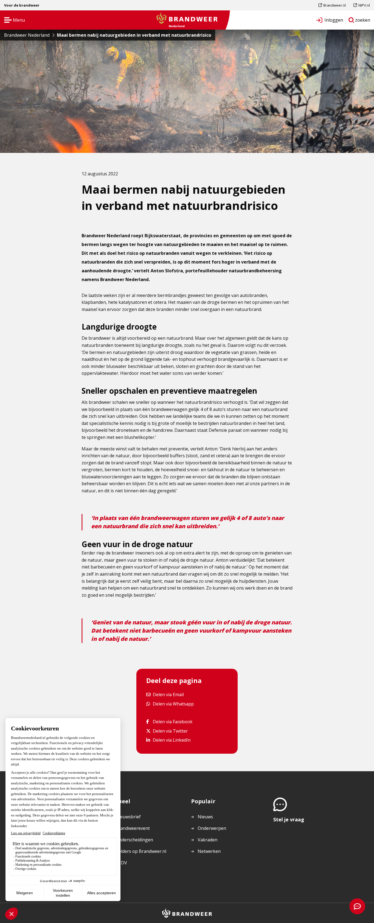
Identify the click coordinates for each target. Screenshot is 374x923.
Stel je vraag (288, 819)
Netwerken (209, 851)
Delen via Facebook (172, 721)
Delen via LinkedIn (172, 740)
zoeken (363, 21)
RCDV (121, 863)
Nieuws (205, 817)
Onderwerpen (212, 828)
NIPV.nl (364, 6)
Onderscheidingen (134, 840)
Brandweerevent (133, 828)
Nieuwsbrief (128, 817)
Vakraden (207, 840)
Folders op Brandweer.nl (141, 851)
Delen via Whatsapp (173, 704)
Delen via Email (168, 694)
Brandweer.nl (334, 6)
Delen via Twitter (170, 731)
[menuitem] (334, 5)
